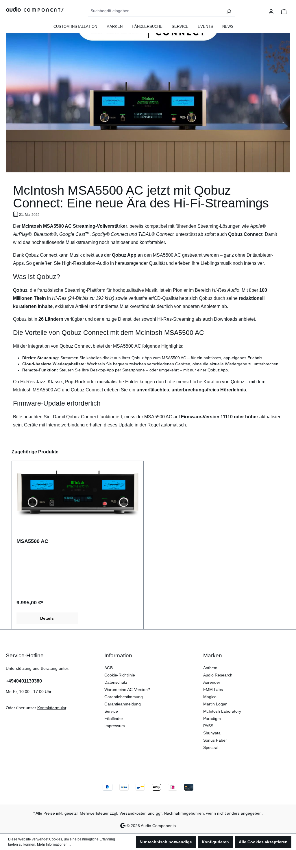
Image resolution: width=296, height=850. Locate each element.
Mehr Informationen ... (54, 844)
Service (111, 711)
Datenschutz (115, 682)
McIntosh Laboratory (222, 711)
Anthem (210, 667)
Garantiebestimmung (123, 696)
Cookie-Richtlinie (119, 675)
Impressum (114, 725)
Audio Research (217, 675)
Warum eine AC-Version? (127, 689)
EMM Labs (213, 689)
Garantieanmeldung (122, 704)
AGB (108, 667)
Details (47, 618)
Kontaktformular (51, 707)
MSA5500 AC (32, 541)
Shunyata (212, 733)
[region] (148, 538)
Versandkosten (133, 813)
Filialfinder (113, 718)
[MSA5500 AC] (77, 495)
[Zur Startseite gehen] (32, 9)
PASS (208, 725)
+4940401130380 (24, 680)
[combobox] (155, 11)
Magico (210, 696)
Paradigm (212, 718)
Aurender (211, 682)
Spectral (210, 747)
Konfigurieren (215, 842)
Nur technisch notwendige (166, 842)
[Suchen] (229, 11)
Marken (212, 655)
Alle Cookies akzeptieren (263, 842)
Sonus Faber (215, 740)
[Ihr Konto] (271, 11)
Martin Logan (215, 704)
